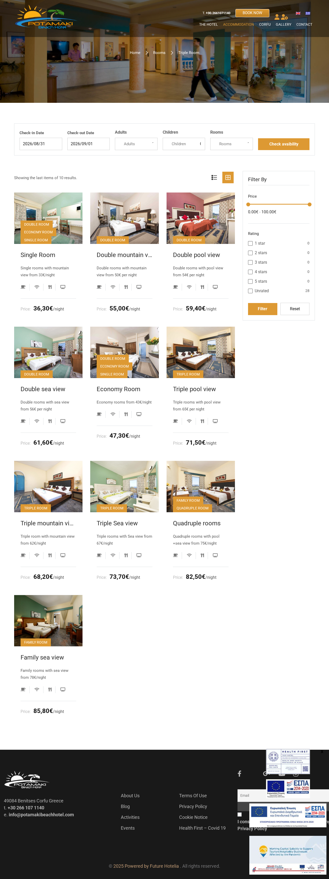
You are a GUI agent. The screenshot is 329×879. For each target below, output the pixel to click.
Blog (125, 806)
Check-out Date (80, 133)
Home (135, 52)
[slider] (248, 204)
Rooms (159, 52)
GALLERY (283, 24)
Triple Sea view (117, 523)
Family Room (188, 500)
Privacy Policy (193, 806)
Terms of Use (193, 795)
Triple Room (188, 374)
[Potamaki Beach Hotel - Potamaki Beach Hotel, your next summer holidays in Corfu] (46, 18)
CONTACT (304, 24)
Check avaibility (283, 144)
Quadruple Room (192, 508)
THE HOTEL (208, 24)
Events (128, 828)
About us (130, 795)
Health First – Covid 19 (202, 828)
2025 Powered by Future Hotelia (146, 866)
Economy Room (38, 232)
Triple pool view (194, 389)
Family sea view (42, 657)
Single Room (38, 255)
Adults (121, 132)
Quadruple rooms (197, 523)
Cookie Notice (193, 817)
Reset (295, 308)
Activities (130, 817)
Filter (262, 308)
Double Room (36, 224)
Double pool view (196, 255)
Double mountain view (124, 255)
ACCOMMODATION (238, 24)
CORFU (265, 24)
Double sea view (43, 389)
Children (170, 132)
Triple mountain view (48, 523)
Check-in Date (32, 133)
